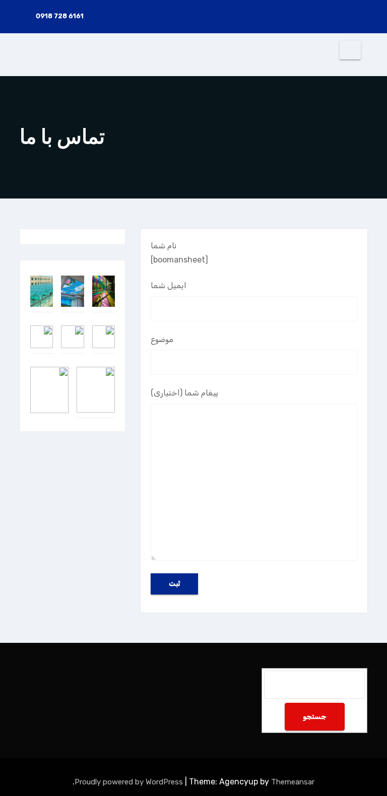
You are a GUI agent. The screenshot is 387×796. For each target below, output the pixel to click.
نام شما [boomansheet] (179, 252)
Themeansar (292, 781)
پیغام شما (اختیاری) (184, 392)
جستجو (315, 716)
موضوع (162, 339)
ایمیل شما (168, 285)
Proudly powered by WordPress (130, 781)
